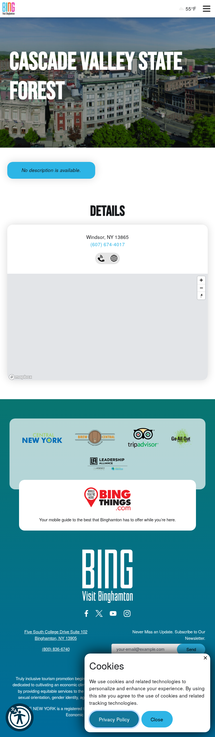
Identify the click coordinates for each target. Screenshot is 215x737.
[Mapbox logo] (20, 377)
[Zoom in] (201, 280)
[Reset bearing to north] (201, 295)
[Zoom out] (201, 288)
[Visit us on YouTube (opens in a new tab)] (113, 613)
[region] (107, 327)
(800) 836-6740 (56, 649)
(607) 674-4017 (107, 244)
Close (157, 719)
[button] (20, 717)
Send (191, 649)
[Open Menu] (206, 8)
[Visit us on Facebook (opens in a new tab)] (86, 613)
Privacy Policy (114, 719)
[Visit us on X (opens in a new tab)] (99, 613)
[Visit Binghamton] (9, 9)
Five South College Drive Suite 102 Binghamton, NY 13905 (55, 635)
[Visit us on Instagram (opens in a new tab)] (127, 613)
